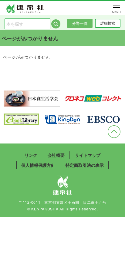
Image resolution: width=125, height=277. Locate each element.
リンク (31, 155)
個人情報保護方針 (38, 165)
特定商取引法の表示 (85, 165)
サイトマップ (87, 155)
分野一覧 (80, 23)
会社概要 (56, 155)
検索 (55, 23)
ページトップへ (114, 131)
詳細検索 (107, 23)
